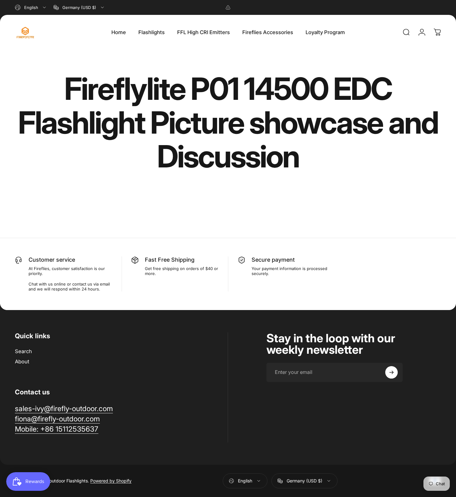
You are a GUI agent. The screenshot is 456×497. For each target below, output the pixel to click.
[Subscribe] (391, 372)
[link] (64, 408)
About (22, 361)
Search (23, 351)
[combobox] (31, 7)
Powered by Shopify (111, 480)
